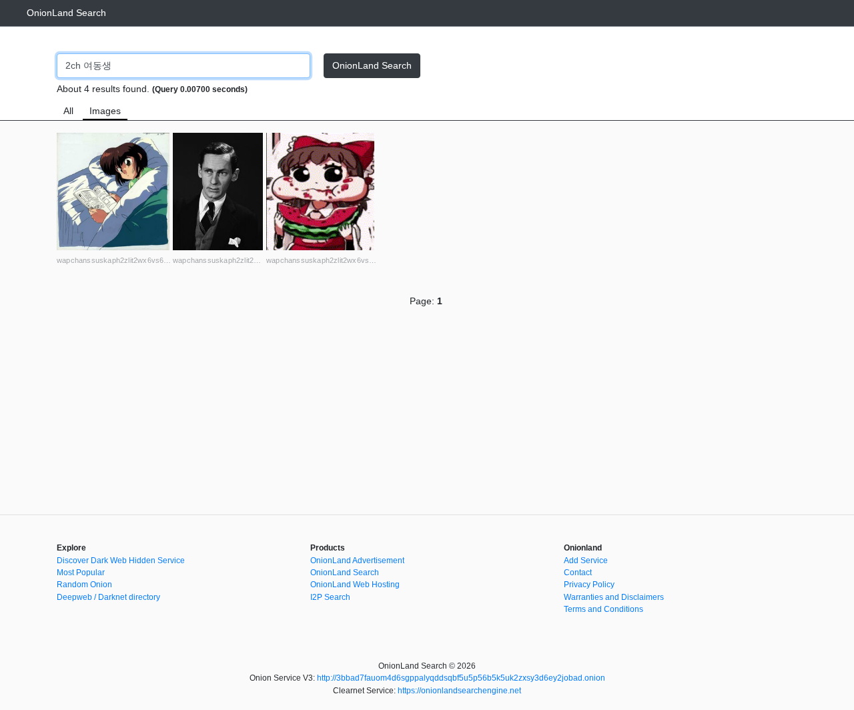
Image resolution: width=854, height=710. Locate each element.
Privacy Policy (589, 585)
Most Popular (81, 573)
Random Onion (84, 585)
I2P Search (330, 597)
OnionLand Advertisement (357, 561)
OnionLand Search (66, 12)
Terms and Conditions (603, 609)
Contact (578, 573)
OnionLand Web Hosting (355, 585)
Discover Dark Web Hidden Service (121, 561)
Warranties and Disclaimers (614, 597)
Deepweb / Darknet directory (108, 597)
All (68, 110)
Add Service (586, 561)
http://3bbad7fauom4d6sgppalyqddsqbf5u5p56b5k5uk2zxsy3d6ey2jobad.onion (461, 678)
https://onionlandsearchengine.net (459, 691)
